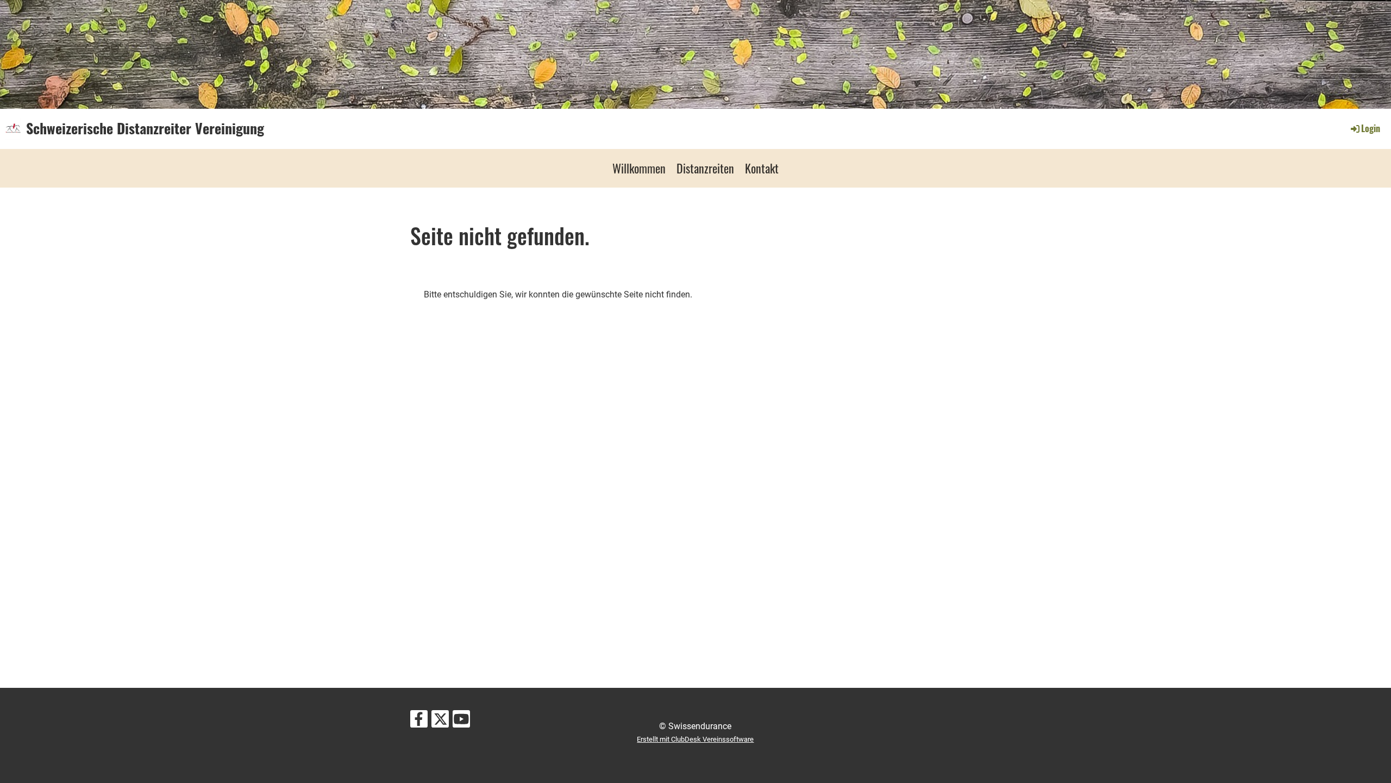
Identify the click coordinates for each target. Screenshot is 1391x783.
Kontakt (762, 168)
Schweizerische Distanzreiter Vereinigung (145, 128)
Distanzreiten (705, 168)
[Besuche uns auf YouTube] (461, 721)
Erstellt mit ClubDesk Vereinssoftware (695, 739)
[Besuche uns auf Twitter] (440, 721)
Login (1370, 128)
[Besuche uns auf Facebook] (419, 721)
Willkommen (639, 168)
